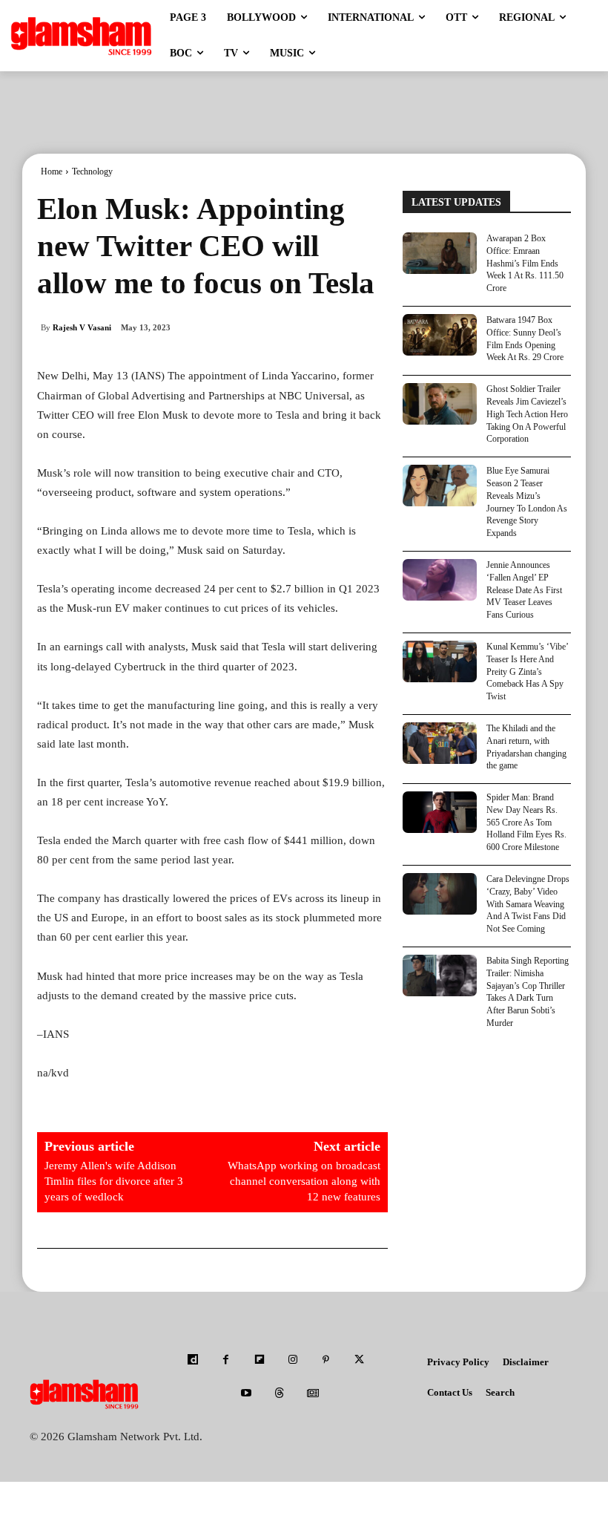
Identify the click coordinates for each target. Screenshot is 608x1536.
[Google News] (313, 1394)
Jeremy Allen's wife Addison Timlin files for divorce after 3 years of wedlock (113, 1181)
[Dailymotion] (192, 1360)
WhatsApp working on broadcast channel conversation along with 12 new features (304, 1181)
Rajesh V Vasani (82, 327)
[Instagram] (292, 1360)
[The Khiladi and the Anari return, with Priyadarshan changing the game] (440, 743)
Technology (92, 171)
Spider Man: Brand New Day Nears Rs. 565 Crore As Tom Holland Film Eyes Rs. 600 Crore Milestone (526, 822)
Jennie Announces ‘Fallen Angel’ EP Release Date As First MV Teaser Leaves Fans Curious (524, 590)
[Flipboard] (259, 1360)
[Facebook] (226, 1360)
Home (51, 171)
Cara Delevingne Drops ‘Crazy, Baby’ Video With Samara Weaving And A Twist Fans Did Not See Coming (527, 904)
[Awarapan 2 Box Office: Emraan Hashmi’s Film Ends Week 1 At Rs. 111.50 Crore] (440, 253)
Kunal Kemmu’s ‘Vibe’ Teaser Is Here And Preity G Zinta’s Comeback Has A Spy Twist (527, 671)
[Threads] (280, 1394)
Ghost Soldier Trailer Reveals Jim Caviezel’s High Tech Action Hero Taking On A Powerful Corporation (527, 414)
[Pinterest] (326, 1360)
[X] (359, 1360)
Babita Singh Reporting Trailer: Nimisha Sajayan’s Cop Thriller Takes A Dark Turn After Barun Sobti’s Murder (527, 991)
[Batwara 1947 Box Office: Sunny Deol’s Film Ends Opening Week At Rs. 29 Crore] (440, 335)
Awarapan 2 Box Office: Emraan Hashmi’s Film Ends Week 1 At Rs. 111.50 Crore (525, 263)
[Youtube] (247, 1394)
